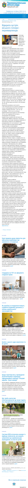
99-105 (3, 471)
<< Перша (4, 470)
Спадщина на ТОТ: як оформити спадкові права (13, 274)
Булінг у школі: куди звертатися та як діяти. (14, 343)
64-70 (15, 470)
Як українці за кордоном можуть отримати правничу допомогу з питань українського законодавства (13, 308)
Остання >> (12, 471)
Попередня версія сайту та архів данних (19, 0)
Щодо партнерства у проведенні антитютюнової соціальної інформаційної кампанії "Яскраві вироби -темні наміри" (13, 377)
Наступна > (7, 471)
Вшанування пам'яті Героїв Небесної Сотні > (17, 19)
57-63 (12, 470)
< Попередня (8, 470)
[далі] (11, 266)
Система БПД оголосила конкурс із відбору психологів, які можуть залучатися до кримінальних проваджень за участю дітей (13, 437)
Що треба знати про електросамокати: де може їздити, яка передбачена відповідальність (14, 400)
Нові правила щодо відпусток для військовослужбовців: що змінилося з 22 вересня (13, 240)
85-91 (22, 470)
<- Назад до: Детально (6, 229)
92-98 (24, 470)
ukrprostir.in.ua (5, 225)
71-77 (17, 470)
